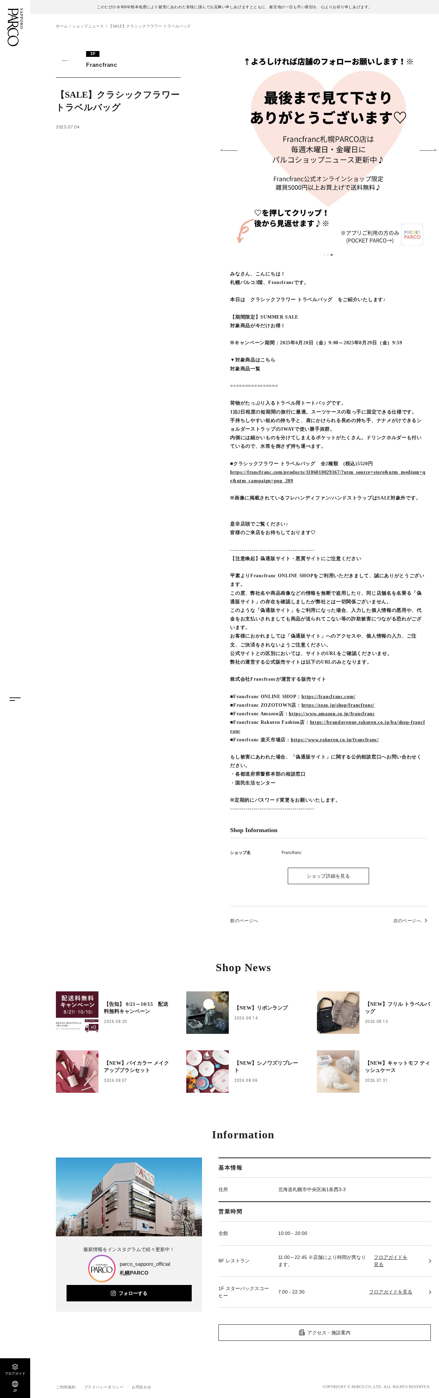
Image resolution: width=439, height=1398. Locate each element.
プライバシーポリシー (104, 1387)
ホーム (62, 26)
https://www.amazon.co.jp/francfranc (332, 713)
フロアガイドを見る (390, 1260)
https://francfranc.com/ (328, 696)
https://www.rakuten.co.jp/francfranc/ (335, 739)
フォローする (133, 1293)
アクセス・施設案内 (329, 1332)
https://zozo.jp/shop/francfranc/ (338, 705)
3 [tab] (332, 255)
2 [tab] (328, 255)
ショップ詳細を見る (328, 876)
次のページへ (407, 920)
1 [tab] (324, 255)
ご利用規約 (66, 1387)
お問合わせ (142, 1387)
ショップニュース (88, 26)
